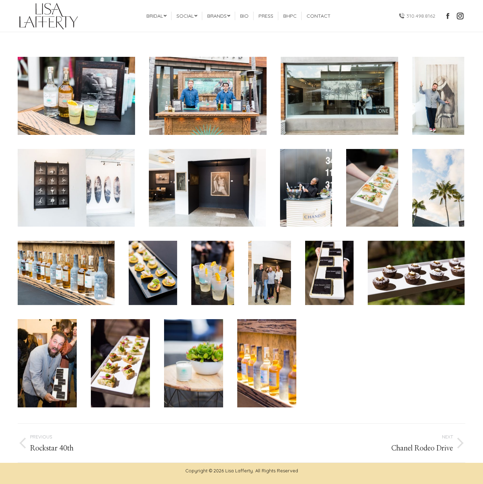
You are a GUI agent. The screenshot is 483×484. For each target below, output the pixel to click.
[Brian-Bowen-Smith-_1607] (76, 188)
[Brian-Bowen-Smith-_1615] (207, 188)
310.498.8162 (420, 16)
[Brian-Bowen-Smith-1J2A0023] (266, 363)
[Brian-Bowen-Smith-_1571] (438, 96)
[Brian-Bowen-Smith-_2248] (47, 363)
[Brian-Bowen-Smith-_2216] (416, 273)
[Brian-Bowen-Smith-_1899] (66, 273)
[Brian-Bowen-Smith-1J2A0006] (193, 363)
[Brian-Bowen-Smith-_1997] (153, 273)
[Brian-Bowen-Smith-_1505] (208, 96)
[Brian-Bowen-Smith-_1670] (306, 188)
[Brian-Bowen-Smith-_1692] (372, 188)
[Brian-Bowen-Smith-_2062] (269, 273)
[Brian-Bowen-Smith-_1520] (339, 96)
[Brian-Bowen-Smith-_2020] (212, 273)
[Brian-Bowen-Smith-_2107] (329, 273)
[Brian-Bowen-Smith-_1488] (76, 96)
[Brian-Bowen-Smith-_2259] (120, 363)
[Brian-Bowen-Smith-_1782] (438, 188)
